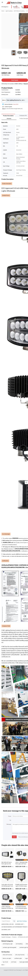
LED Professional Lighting (19, 11)
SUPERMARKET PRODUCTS (21, 927)
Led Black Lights (18, 958)
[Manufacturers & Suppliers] (14, 2)
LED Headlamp (19, 944)
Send (14, 837)
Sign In (3, 108)
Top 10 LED (5, 962)
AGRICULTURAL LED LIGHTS (8, 924)
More (2, 964)
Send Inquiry (14, 80)
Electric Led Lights (7, 958)
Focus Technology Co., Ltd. (18, 970)
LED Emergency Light (8, 944)
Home (2, 11)
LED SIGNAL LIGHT (5, 929)
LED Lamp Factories (19, 954)
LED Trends (13, 962)
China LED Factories (7, 954)
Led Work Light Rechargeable (9, 947)
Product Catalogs (22, 921)
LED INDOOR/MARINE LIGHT (8, 927)
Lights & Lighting (9, 11)
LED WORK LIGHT (19, 924)
